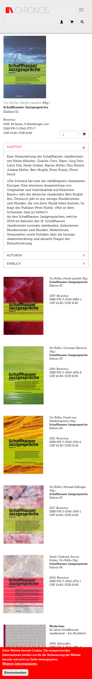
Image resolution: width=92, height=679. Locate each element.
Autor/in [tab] (14, 255)
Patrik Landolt (31, 102)
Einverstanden (15, 672)
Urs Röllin (11, 102)
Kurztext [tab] (14, 147)
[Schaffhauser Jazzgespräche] (46, 67)
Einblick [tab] (14, 263)
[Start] (27, 10)
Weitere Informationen (19, 663)
